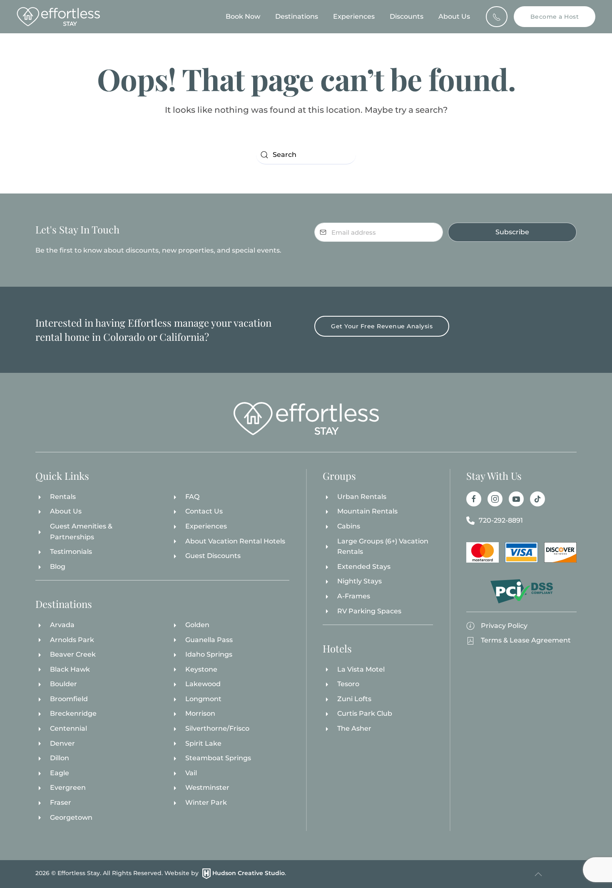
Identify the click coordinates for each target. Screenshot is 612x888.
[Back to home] (58, 16)
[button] (538, 874)
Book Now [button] (243, 16)
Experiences (354, 16)
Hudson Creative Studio (248, 873)
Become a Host (554, 16)
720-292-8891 (501, 520)
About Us (454, 16)
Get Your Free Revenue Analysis (382, 326)
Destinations (296, 16)
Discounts (406, 16)
